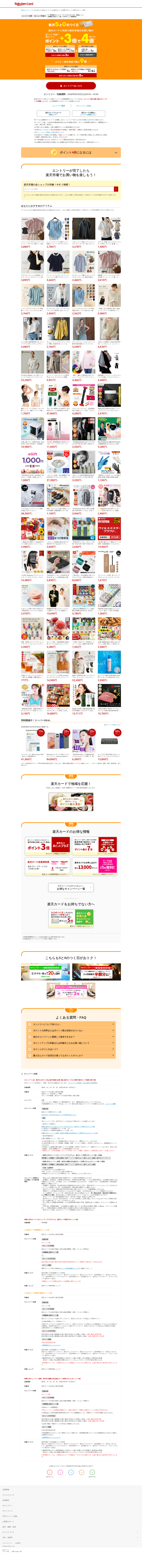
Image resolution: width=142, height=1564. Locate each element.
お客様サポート (8, 1521)
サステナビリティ (7, 1543)
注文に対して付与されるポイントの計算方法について (58, 1115)
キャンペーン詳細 (83, 106)
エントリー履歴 (58, 106)
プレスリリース (8, 1495)
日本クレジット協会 (9, 1516)
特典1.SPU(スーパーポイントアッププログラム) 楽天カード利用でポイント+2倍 (68, 1126)
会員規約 (5, 1500)
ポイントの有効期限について (68, 1268)
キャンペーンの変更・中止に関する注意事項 (82, 1083)
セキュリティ (7, 1505)
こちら (82, 15)
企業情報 (5, 1489)
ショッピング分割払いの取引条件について (51, 132)
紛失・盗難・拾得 (9, 1527)
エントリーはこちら (72, 86)
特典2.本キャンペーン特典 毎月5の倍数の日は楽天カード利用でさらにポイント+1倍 (69, 1133)
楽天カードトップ (27, 10)
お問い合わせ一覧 (17, 1551)
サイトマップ (7, 1511)
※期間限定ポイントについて (50, 1345)
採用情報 (17, 1543)
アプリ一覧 (5, 1551)
